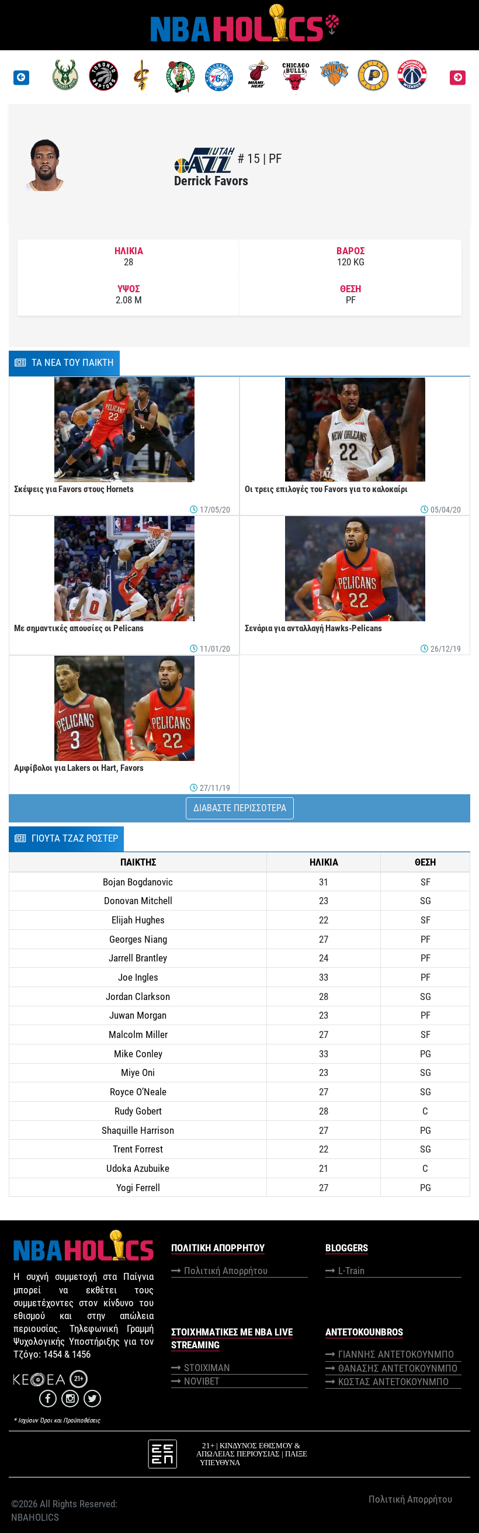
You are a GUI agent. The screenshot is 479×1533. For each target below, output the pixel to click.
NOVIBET (202, 1381)
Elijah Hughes (138, 920)
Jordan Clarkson (138, 996)
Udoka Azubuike (137, 1168)
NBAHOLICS (35, 1517)
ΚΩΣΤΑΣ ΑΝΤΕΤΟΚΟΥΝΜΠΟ (393, 1381)
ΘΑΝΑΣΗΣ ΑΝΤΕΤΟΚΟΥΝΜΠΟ (397, 1368)
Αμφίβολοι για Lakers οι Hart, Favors (79, 768)
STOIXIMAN (207, 1367)
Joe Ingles (138, 977)
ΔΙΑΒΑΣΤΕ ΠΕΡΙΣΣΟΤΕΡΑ (239, 808)
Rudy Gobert (138, 1111)
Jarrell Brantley (138, 958)
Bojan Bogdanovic (138, 882)
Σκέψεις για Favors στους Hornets (74, 489)
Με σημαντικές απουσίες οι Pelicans (79, 628)
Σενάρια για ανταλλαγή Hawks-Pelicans (313, 628)
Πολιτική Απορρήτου (226, 1270)
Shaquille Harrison (138, 1130)
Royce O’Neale (138, 1092)
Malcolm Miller (138, 1034)
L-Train (351, 1270)
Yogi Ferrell (138, 1187)
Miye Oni (138, 1072)
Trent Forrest (138, 1149)
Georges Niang (138, 939)
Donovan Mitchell (138, 900)
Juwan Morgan (137, 1015)
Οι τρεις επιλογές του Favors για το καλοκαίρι (326, 489)
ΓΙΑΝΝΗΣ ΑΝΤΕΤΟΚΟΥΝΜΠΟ (396, 1354)
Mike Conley (138, 1054)
